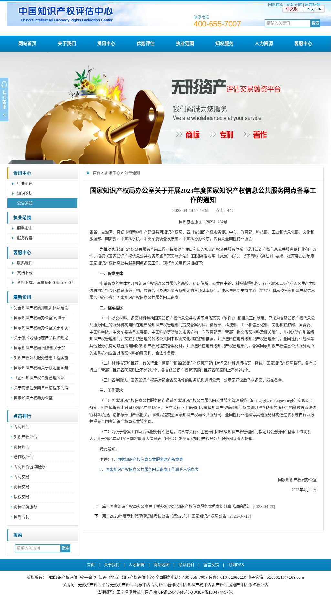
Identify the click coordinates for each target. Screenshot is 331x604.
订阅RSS (236, 565)
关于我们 (67, 43)
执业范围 (185, 43)
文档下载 (25, 273)
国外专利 (21, 517)
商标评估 (21, 447)
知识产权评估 (25, 437)
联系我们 (25, 263)
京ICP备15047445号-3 (173, 592)
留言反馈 (312, 5)
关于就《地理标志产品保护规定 (41, 338)
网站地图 (161, 565)
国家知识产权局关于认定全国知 (41, 368)
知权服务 (224, 43)
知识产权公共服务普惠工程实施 (41, 358)
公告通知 (25, 203)
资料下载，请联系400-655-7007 (45, 283)
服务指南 (25, 228)
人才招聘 (136, 565)
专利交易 (21, 477)
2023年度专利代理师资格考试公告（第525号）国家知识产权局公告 (168, 516)
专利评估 (21, 427)
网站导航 (294, 5)
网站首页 (276, 5)
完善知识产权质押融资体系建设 (41, 308)
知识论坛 (25, 193)
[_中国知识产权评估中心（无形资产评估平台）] (169, 24)
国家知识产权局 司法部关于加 (39, 348)
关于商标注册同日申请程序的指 (41, 388)
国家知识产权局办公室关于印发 (41, 328)
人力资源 (264, 43)
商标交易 (21, 487)
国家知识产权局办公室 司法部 (39, 318)
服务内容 (25, 238)
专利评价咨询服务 (29, 467)
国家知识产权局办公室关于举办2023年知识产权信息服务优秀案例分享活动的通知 (180, 506)
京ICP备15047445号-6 (214, 592)
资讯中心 (106, 43)
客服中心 (303, 43)
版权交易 (21, 497)
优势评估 (146, 43)
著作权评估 (23, 457)
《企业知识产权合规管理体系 (41, 378)
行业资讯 (25, 184)
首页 (96, 173)
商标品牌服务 (25, 507)
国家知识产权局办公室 (33, 398)
